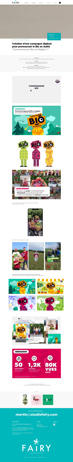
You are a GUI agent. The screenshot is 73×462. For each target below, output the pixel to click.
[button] (26, 269)
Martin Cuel (39, 424)
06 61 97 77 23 (40, 425)
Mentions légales (40, 457)
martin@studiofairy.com (42, 426)
